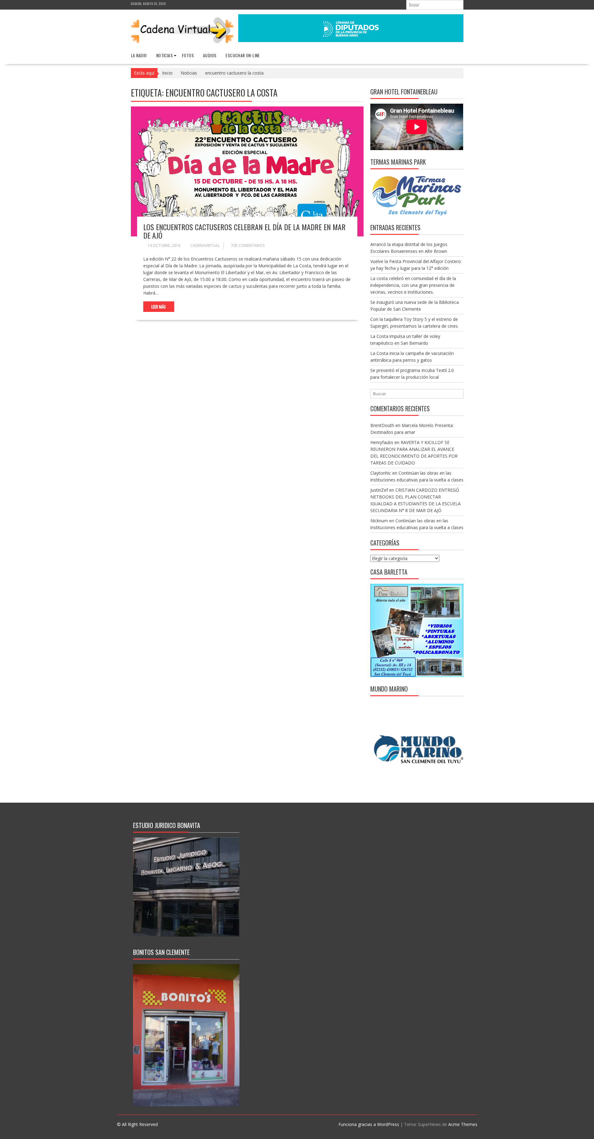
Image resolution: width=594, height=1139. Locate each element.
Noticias (164, 55)
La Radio (139, 55)
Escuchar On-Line (243, 55)
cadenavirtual (205, 245)
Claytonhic (380, 473)
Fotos (188, 55)
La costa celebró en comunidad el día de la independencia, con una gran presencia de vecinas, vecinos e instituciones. (413, 285)
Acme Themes (462, 1124)
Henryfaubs (381, 442)
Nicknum (379, 521)
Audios (209, 55)
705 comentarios (248, 245)
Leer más (158, 307)
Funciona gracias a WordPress (368, 1124)
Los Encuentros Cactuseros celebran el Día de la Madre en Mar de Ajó (244, 230)
